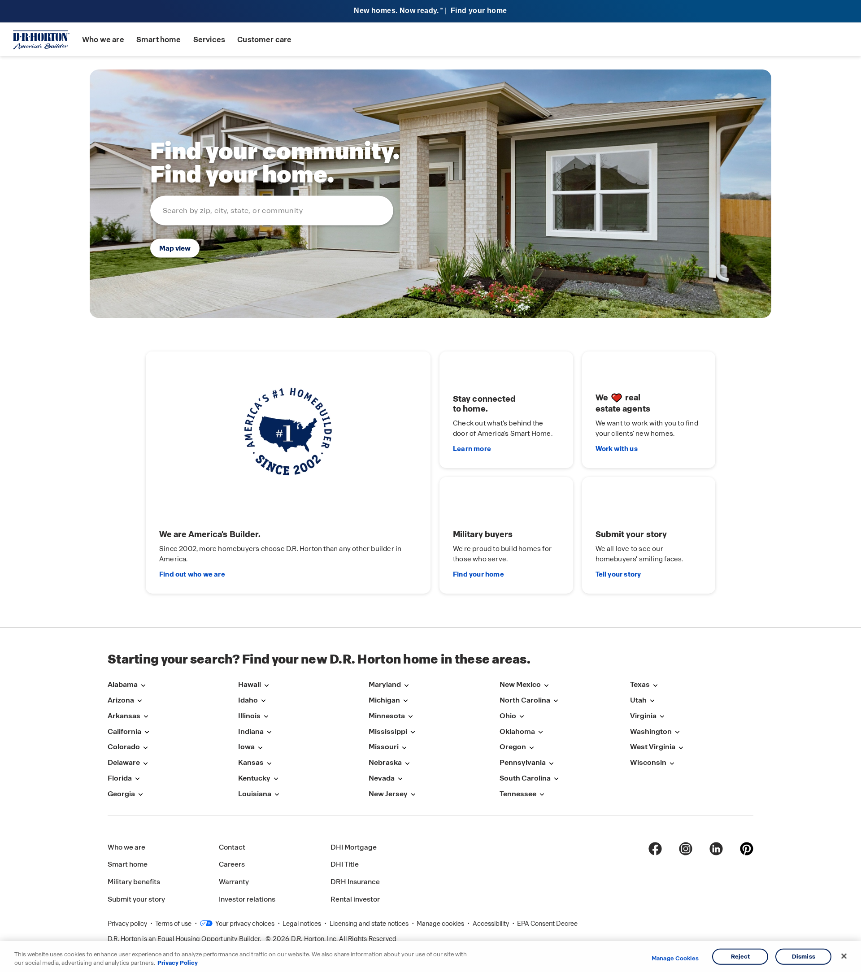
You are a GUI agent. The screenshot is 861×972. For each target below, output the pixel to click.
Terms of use (174, 924)
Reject (740, 956)
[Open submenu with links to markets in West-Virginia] (681, 747)
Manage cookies (441, 924)
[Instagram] (685, 848)
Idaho (248, 700)
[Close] (844, 956)
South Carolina (525, 778)
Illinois (249, 715)
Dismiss (803, 956)
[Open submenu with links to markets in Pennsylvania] (551, 763)
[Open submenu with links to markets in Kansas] (269, 763)
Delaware (124, 762)
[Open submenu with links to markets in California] (147, 732)
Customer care (264, 40)
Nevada (382, 778)
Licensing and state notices (370, 924)
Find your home (478, 574)
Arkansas (124, 715)
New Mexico (520, 684)
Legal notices (302, 924)
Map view (175, 247)
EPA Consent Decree (547, 924)
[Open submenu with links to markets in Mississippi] (412, 732)
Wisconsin (648, 762)
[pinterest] (746, 848)
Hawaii (249, 684)
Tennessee (518, 793)
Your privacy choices (244, 924)
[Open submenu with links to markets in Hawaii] (266, 685)
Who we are (103, 40)
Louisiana (254, 793)
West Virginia (652, 746)
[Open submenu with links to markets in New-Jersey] (413, 794)
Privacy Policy (177, 963)
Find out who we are (192, 574)
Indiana (251, 731)
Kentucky (254, 778)
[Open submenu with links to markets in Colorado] (145, 747)
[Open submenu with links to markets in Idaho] (263, 701)
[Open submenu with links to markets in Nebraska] (407, 763)
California (124, 731)
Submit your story (136, 899)
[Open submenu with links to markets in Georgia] (140, 794)
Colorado (124, 746)
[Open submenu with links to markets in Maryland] (406, 685)
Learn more (472, 448)
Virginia (643, 715)
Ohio (508, 715)
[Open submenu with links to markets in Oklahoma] (540, 732)
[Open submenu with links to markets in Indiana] (269, 732)
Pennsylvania (523, 762)
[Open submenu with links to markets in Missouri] (404, 747)
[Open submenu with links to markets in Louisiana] (277, 794)
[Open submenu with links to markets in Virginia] (662, 716)
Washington (651, 731)
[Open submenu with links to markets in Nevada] (400, 779)
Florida (120, 778)
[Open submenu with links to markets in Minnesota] (410, 716)
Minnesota (387, 715)
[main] (430, 341)
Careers (232, 864)
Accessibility (491, 924)
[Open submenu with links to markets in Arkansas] (146, 716)
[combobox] (272, 210)
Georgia (121, 793)
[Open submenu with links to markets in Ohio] (521, 716)
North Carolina (525, 700)
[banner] (430, 11)
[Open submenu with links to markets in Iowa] (260, 747)
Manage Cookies (675, 958)
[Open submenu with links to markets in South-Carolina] (556, 779)
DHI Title (344, 864)
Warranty (234, 881)
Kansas (251, 762)
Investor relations (247, 899)
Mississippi (388, 731)
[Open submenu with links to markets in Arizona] (139, 701)
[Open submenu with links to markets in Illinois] (266, 716)
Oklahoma (517, 731)
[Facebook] (655, 848)
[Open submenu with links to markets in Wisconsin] (672, 763)
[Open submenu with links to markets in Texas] (655, 685)
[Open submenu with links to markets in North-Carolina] (555, 701)
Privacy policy (128, 924)
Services (209, 40)
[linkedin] (716, 848)
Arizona (121, 700)
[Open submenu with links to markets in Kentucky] (276, 779)
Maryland (385, 684)
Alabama (123, 684)
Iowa (246, 746)
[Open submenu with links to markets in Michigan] (405, 701)
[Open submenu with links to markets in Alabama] (143, 685)
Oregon (513, 746)
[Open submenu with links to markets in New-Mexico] (546, 685)
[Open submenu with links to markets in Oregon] (531, 747)
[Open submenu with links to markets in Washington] (677, 732)
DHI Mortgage (353, 847)
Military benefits (134, 881)
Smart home (158, 40)
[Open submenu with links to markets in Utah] (652, 701)
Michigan (384, 700)
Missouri (384, 746)
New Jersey (388, 793)
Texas (640, 684)
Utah (638, 700)
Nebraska (385, 762)
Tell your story (618, 574)
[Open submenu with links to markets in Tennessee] (542, 794)
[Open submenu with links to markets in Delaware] (145, 763)
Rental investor (355, 899)
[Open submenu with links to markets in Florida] (137, 779)
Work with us (617, 448)
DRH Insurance (355, 881)
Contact (232, 847)
